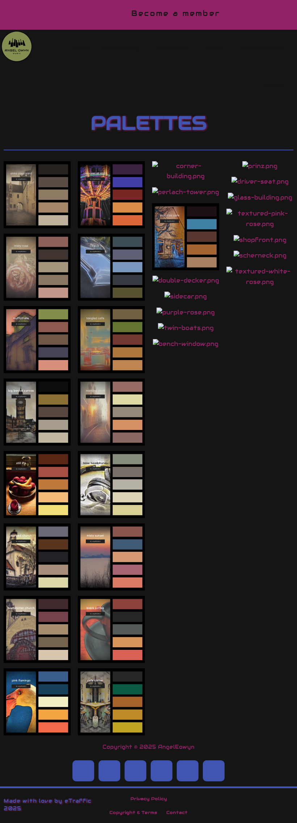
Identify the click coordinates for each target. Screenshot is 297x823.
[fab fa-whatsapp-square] (214, 770)
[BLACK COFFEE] (111, 657)
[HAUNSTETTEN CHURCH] (37, 657)
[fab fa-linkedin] (135, 770)
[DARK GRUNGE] (111, 295)
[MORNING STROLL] (111, 440)
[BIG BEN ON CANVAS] (37, 440)
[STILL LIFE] (37, 512)
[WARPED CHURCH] (37, 585)
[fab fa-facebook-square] (83, 770)
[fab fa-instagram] (161, 770)
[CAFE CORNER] (111, 730)
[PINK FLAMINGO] (37, 730)
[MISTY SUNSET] (111, 585)
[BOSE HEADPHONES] (111, 512)
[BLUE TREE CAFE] (185, 264)
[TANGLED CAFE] (111, 367)
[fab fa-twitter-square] (109, 770)
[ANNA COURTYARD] (37, 222)
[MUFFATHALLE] (37, 367)
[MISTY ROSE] (37, 295)
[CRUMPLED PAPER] (111, 222)
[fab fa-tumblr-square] (187, 770)
